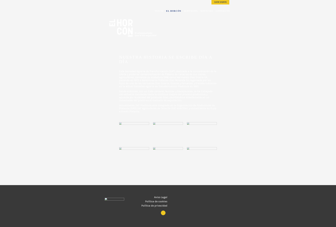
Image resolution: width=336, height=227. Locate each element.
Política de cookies (156, 201)
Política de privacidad (154, 205)
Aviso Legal (160, 197)
